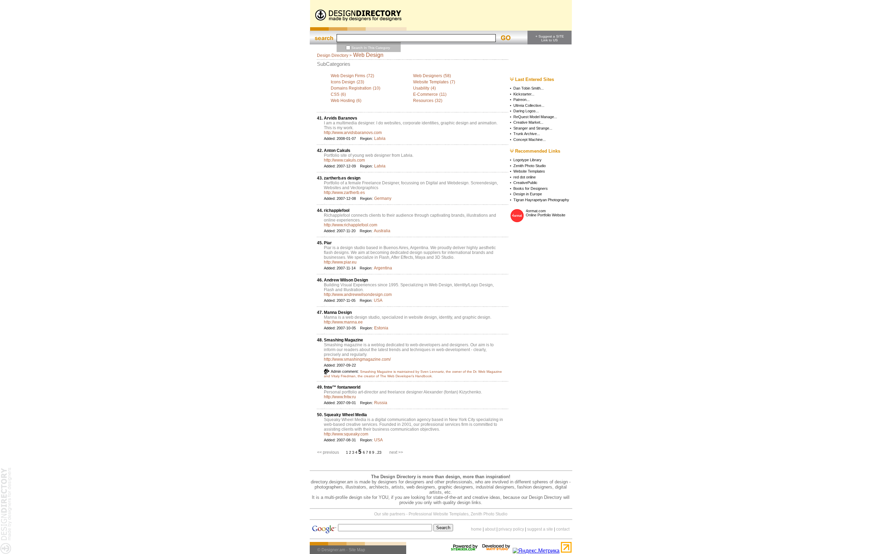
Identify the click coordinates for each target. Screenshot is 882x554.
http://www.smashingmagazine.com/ (357, 359)
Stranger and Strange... (532, 128)
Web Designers (427, 75)
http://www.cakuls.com (344, 160)
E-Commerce (425, 94)
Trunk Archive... (526, 134)
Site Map (357, 549)
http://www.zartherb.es (344, 192)
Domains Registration (351, 88)
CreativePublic (525, 183)
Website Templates (431, 82)
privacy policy (511, 529)
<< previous (328, 452)
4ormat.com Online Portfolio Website (545, 213)
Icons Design (343, 82)
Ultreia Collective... (528, 105)
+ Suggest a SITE (549, 36)
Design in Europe (527, 194)
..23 (378, 452)
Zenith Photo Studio (529, 166)
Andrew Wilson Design (346, 280)
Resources (423, 100)
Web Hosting (343, 100)
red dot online (524, 177)
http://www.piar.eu (340, 262)
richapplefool (336, 210)
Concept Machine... (529, 139)
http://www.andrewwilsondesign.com (358, 294)
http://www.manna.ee (343, 322)
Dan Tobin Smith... (528, 88)
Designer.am (333, 549)
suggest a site (540, 529)
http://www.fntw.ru (340, 396)
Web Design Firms (348, 75)
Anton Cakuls (337, 150)
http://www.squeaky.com (346, 434)
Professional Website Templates (439, 514)
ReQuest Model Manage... (535, 117)
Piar (328, 242)
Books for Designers (530, 188)
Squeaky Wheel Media (345, 414)
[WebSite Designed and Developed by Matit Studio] (496, 551)
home (476, 529)
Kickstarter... (523, 94)
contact (563, 529)
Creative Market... (528, 122)
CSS (335, 94)
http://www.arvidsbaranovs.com (353, 132)
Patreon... (521, 100)
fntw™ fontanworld (342, 387)
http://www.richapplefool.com (350, 225)
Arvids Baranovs (340, 118)
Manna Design (338, 312)
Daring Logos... (526, 111)
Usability (421, 88)
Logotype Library (527, 160)
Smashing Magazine (343, 340)
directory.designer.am (332, 481)
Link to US (549, 40)
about (490, 529)
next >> (396, 452)
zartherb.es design (342, 178)
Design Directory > (334, 55)
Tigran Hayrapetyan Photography (541, 200)
